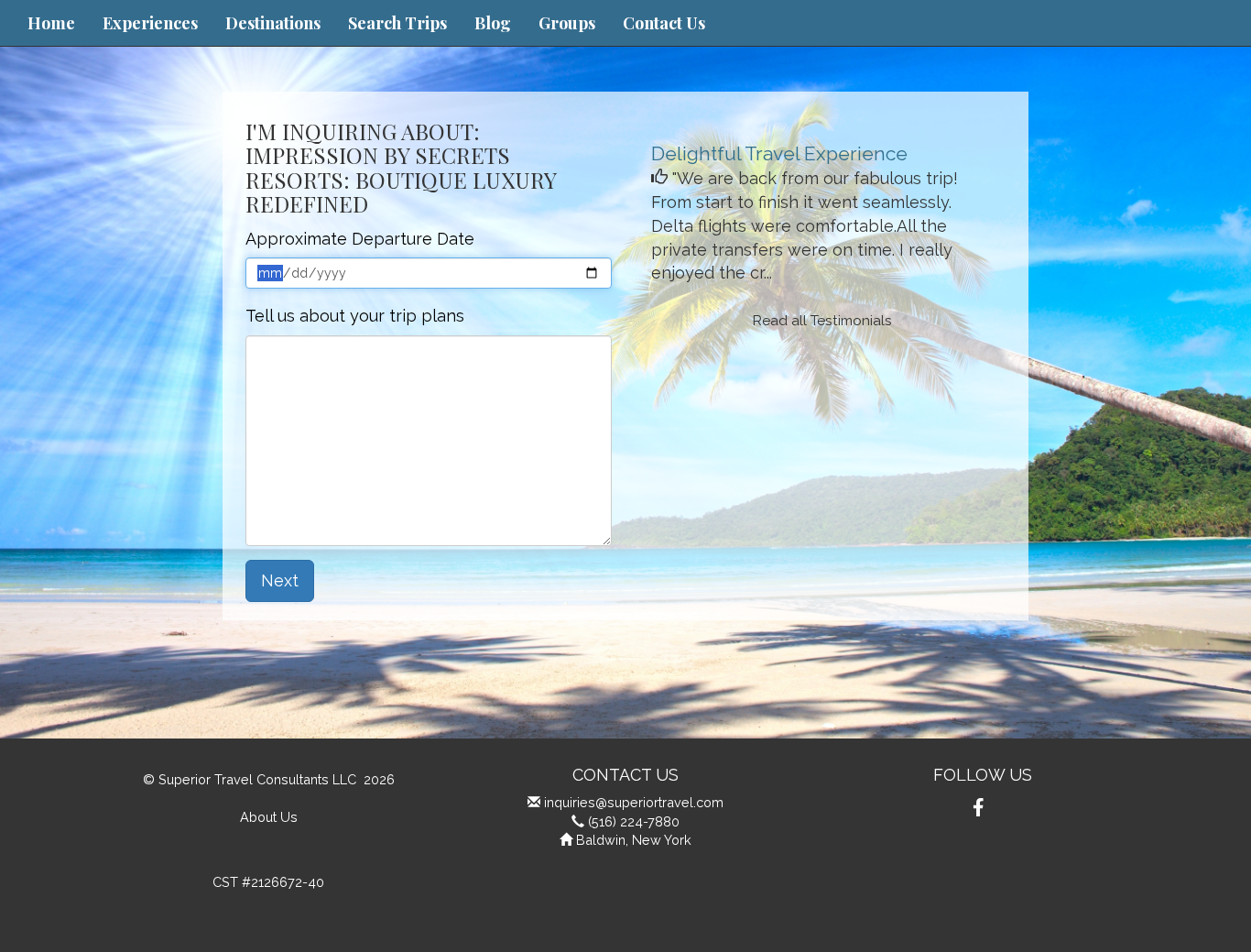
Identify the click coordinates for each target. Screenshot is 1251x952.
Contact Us (664, 23)
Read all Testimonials (822, 320)
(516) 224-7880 (634, 821)
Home (51, 23)
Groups (566, 23)
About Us (269, 817)
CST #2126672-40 (268, 882)
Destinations (273, 23)
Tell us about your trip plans (354, 315)
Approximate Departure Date (359, 238)
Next (280, 580)
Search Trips (397, 23)
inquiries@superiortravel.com (633, 802)
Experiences (150, 23)
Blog (492, 23)
